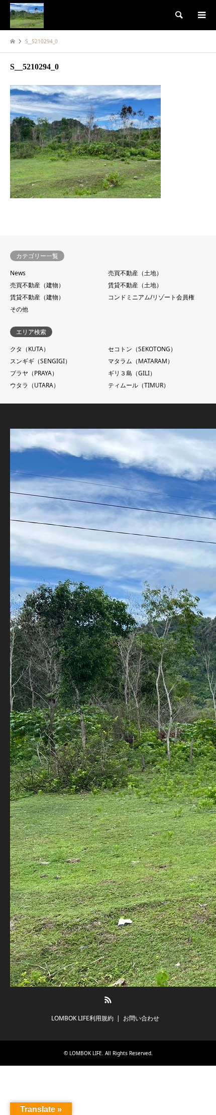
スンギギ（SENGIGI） (40, 361)
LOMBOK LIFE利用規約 (82, 1018)
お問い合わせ (141, 1018)
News (18, 273)
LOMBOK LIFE (85, 1053)
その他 (19, 309)
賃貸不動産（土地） (135, 285)
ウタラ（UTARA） (34, 385)
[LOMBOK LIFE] (27, 15)
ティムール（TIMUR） (138, 385)
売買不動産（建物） (37, 285)
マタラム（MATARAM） (140, 361)
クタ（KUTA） (29, 349)
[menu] (201, 15)
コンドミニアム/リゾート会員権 (151, 297)
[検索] (178, 15)
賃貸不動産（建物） (37, 297)
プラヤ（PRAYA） (34, 373)
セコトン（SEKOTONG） (142, 349)
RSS (108, 999)
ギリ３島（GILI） (132, 373)
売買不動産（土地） (135, 273)
